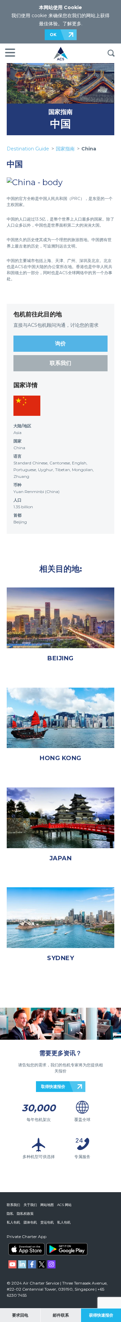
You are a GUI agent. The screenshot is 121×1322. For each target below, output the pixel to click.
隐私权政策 (25, 1213)
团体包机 (30, 1222)
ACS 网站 (64, 1205)
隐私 (10, 1213)
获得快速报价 (101, 1315)
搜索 (111, 53)
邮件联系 (61, 1315)
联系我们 (60, 363)
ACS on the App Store (26, 1249)
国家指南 (60, 112)
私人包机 (13, 1222)
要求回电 (20, 1315)
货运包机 (47, 1222)
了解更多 (72, 24)
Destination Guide (28, 149)
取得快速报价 (53, 1086)
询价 (60, 343)
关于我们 (30, 1205)
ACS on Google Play (66, 1249)
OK (53, 34)
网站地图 (47, 1205)
